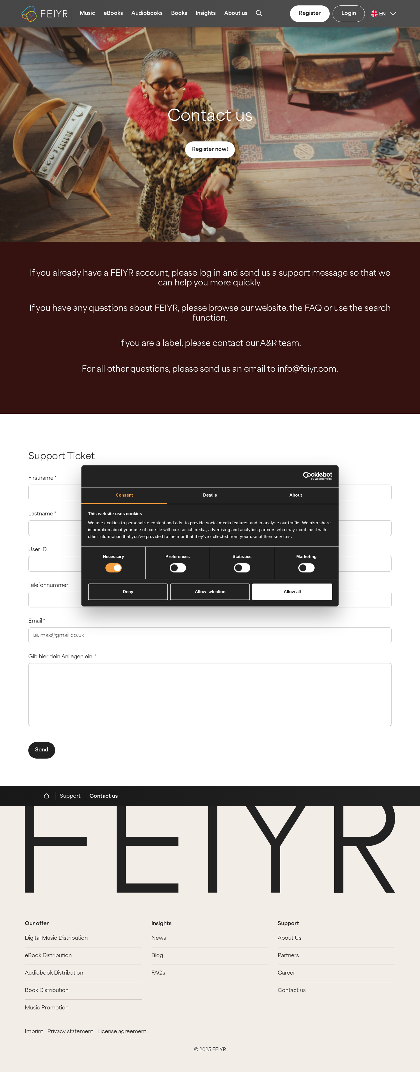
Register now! (210, 149)
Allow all (292, 591)
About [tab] (295, 495)
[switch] (178, 568)
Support (70, 796)
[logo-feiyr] (46, 14)
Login (348, 13)
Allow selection (210, 591)
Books (179, 13)
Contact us (210, 117)
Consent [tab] (124, 495)
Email (36, 621)
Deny (128, 591)
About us (235, 13)
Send (41, 750)
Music (87, 13)
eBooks (113, 13)
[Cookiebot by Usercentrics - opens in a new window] (307, 476)
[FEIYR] (49, 796)
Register (310, 13)
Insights (206, 13)
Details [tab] (210, 495)
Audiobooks (147, 13)
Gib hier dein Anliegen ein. (62, 657)
